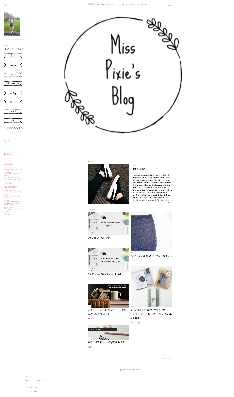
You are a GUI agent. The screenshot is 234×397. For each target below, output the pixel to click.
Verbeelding (7, 172)
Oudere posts (166, 358)
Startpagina (92, 4)
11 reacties (92, 318)
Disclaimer (34, 391)
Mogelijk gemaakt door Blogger (131, 369)
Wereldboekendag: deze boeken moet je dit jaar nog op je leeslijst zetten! (107, 312)
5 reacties (92, 278)
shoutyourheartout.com (10, 186)
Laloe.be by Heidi (8, 207)
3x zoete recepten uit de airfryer (13, 192)
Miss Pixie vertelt (116, 4)
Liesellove (7, 200)
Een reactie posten (137, 322)
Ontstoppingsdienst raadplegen (13, 209)
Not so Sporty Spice (140, 169)
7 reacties (135, 260)
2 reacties (92, 351)
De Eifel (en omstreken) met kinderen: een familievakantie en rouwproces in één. (13, 203)
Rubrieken (147, 4)
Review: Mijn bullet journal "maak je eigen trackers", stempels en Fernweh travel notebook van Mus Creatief (151, 314)
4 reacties (92, 242)
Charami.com (7, 194)
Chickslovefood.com (9, 190)
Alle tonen (7, 214)
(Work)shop (108, 4)
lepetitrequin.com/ (9, 182)
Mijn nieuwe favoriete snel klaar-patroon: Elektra (151, 256)
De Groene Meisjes (9, 168)
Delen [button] (134, 203)
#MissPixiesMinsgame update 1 (100, 238)
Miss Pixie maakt (126, 4)
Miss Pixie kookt (136, 4)
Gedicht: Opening (9, 183)
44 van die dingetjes (9, 187)
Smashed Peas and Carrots (11, 178)
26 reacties (138, 203)
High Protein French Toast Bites (12, 179)
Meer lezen (170, 203)
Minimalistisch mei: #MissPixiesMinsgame (105, 274)
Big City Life (7, 211)
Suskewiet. (7, 213)
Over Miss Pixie (101, 4)
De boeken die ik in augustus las (13, 169)
